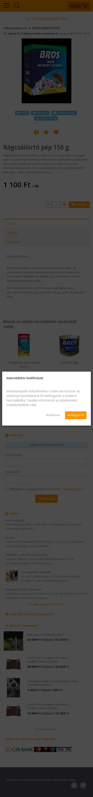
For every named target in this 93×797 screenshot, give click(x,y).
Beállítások (52, 415)
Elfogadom (77, 415)
